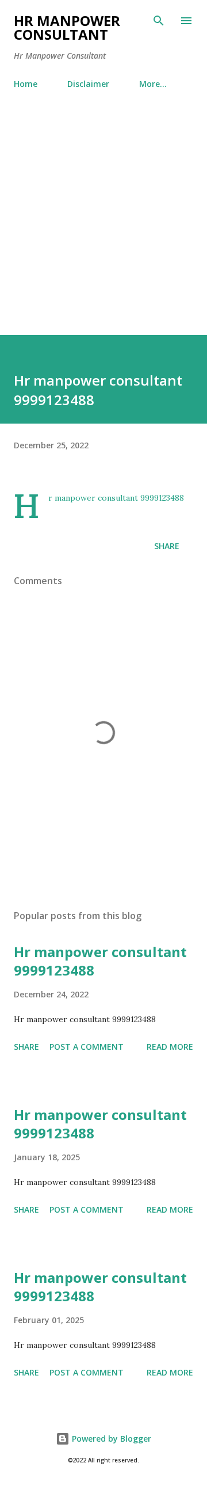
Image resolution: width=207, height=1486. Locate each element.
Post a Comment (86, 1046)
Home (25, 83)
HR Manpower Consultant (67, 27)
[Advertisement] (103, 225)
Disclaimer (88, 83)
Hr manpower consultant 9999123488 (100, 961)
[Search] (159, 21)
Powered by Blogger (110, 1438)
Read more (170, 1046)
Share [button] (166, 545)
